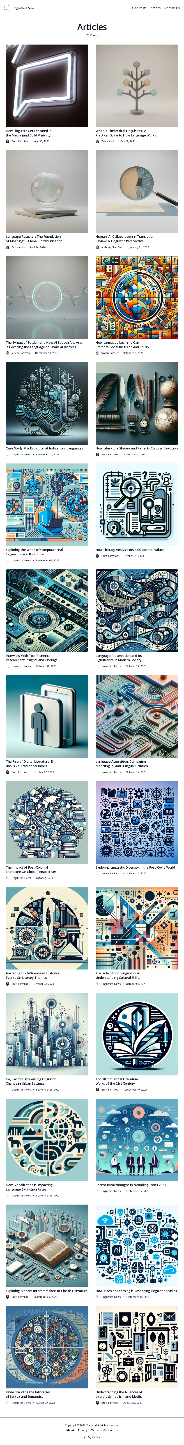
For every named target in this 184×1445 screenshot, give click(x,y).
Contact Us (172, 8)
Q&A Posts (139, 8)
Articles (156, 8)
